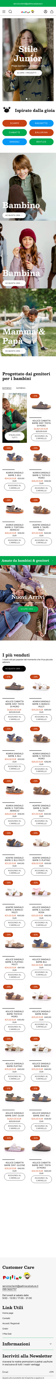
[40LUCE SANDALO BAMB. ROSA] (41, 996)
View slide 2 (29, 99)
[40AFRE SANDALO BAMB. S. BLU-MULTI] (14, 842)
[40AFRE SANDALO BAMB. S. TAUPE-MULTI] (41, 509)
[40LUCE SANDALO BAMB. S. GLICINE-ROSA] (41, 892)
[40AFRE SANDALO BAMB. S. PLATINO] (41, 842)
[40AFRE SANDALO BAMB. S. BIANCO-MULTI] (14, 892)
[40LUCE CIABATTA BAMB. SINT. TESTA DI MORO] (41, 405)
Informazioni (16, 1343)
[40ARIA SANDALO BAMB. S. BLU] (14, 457)
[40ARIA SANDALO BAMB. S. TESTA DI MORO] (41, 457)
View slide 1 (26, 99)
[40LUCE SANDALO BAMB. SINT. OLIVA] (14, 1098)
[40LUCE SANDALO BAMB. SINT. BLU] (41, 1098)
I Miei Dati (6, 1334)
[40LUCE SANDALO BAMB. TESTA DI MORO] (14, 996)
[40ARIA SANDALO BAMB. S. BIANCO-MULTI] (41, 686)
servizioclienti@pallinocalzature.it (20, 1286)
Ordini (5, 1328)
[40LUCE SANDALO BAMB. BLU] (41, 944)
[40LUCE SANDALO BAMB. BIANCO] (41, 1048)
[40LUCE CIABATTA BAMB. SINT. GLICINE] (14, 1147)
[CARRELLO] (52, 11)
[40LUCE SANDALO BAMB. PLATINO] (14, 1048)
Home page (7, 1313)
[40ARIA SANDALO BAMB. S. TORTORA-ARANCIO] (14, 509)
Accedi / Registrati (11, 1323)
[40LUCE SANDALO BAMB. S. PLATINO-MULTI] (14, 944)
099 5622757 (9, 1289)
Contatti (6, 1318)
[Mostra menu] (4, 11)
